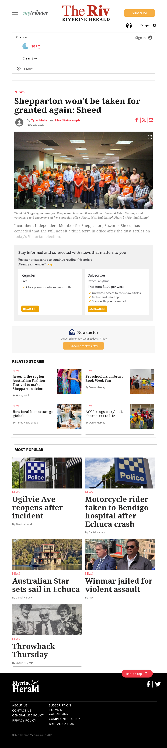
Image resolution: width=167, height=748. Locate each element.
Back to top (134, 674)
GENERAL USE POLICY (28, 715)
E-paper (145, 25)
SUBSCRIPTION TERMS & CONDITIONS (60, 709)
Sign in (140, 37)
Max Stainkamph (67, 120)
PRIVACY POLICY (24, 720)
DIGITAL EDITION (61, 724)
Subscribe (139, 13)
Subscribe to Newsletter (83, 346)
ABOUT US (19, 705)
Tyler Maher (40, 120)
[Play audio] (128, 25)
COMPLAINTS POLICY (64, 719)
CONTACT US (21, 710)
